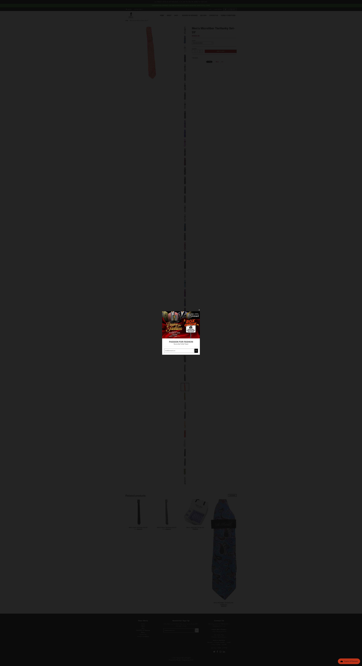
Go (196, 350)
